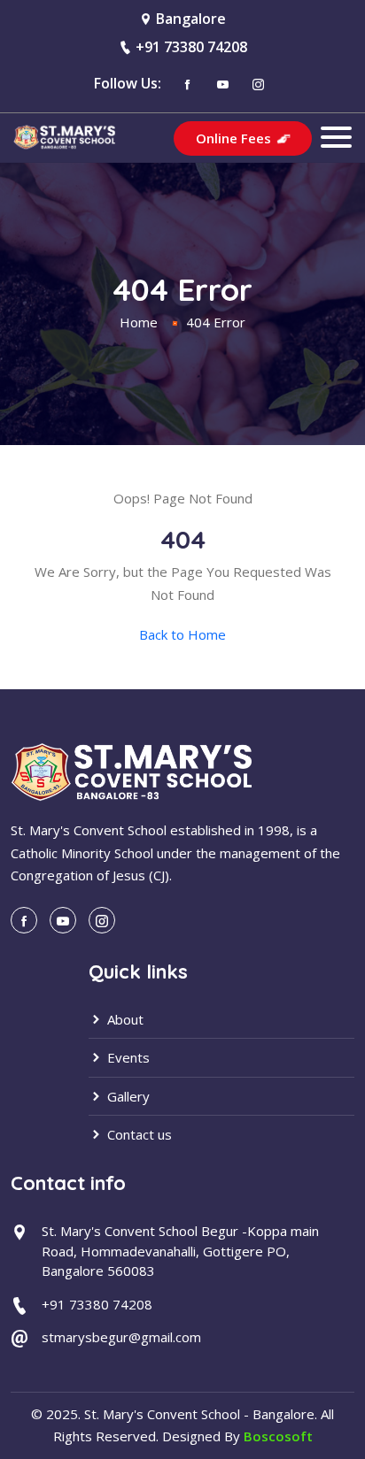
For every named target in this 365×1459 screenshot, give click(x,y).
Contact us (138, 1134)
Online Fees (235, 138)
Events (127, 1057)
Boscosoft (278, 1436)
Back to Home (182, 634)
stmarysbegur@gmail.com (121, 1337)
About (124, 1019)
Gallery (127, 1096)
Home (139, 322)
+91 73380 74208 (191, 47)
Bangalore (191, 18)
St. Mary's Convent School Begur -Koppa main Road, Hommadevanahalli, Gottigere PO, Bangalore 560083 (180, 1250)
